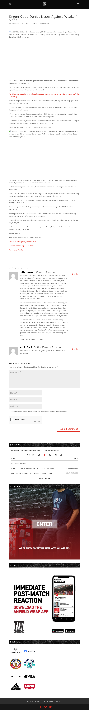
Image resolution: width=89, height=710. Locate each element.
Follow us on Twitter (16, 250)
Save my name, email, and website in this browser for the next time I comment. (39, 412)
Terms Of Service (33, 701)
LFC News (34, 24)
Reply (75, 274)
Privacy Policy (48, 701)
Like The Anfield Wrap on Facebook (21, 246)
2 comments (44, 24)
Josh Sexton (15, 24)
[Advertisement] (34, 254)
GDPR (58, 701)
